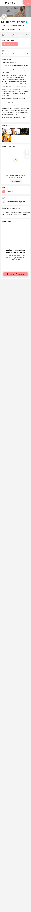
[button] (27, 3)
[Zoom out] (27, 153)
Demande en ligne (10, 44)
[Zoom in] (27, 150)
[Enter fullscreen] (27, 156)
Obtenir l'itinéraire (16, 181)
